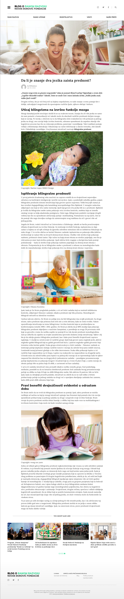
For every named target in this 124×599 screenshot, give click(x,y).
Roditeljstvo (66, 17)
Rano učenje (39, 17)
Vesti (89, 17)
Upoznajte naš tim (58, 576)
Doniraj (65, 576)
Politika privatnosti (88, 576)
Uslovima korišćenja (58, 594)
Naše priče (111, 17)
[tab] (59, 553)
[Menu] (9, 7)
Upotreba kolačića (87, 578)
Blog (78, 576)
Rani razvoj (13, 17)
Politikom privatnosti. (69, 594)
